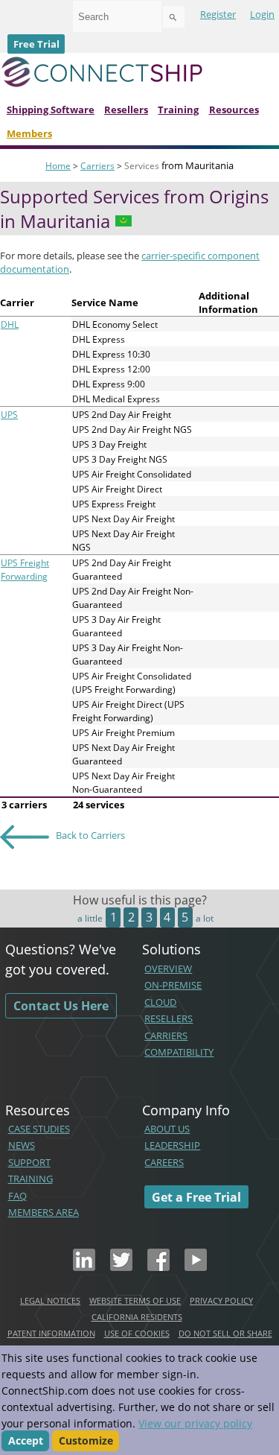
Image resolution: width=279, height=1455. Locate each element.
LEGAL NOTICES (50, 1300)
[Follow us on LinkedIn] (84, 1266)
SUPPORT (29, 1162)
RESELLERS (168, 1018)
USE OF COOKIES (137, 1333)
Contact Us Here (61, 1006)
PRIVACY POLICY (221, 1300)
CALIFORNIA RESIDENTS (137, 1316)
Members (29, 133)
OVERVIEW (168, 968)
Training (178, 109)
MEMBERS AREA (43, 1212)
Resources (234, 109)
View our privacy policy (195, 1423)
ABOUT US (167, 1128)
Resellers (126, 109)
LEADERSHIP (172, 1145)
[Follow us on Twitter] (121, 1266)
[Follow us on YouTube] (196, 1266)
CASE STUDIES (39, 1128)
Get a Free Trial (196, 1196)
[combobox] (117, 16)
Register (218, 14)
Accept (25, 1440)
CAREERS (164, 1162)
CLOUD (160, 1002)
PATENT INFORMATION (51, 1333)
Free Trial (36, 44)
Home (58, 165)
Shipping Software (50, 109)
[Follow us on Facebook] (158, 1266)
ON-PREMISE (173, 985)
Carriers (97, 165)
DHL (10, 324)
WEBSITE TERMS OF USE (135, 1300)
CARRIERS (165, 1035)
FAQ (17, 1195)
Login (262, 14)
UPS (9, 414)
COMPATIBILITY (179, 1052)
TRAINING (30, 1178)
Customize (86, 1440)
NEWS (21, 1145)
